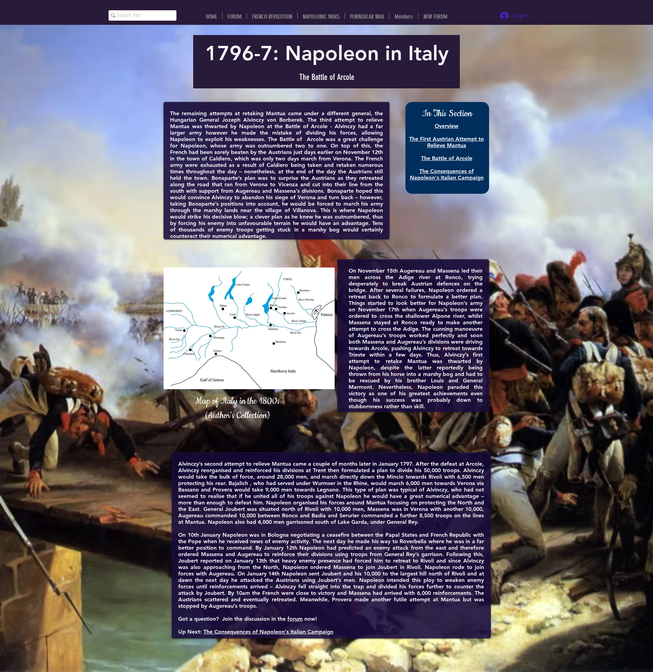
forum (295, 619)
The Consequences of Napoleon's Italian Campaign (268, 631)
